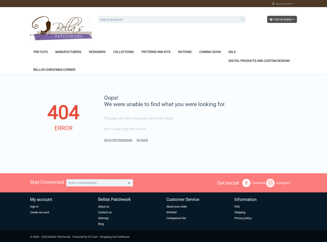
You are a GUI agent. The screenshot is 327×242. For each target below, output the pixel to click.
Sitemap (103, 218)
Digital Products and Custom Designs (259, 61)
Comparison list (176, 218)
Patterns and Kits (155, 52)
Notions (185, 52)
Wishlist (171, 212)
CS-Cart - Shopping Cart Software (108, 236)
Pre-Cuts (40, 52)
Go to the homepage (118, 140)
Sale (232, 52)
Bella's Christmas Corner (54, 69)
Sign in (34, 206)
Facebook (258, 183)
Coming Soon (210, 52)
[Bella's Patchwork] (61, 28)
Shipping (239, 212)
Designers (97, 52)
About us (103, 206)
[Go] (129, 182)
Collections (123, 52)
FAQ (237, 206)
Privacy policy (243, 218)
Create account (39, 212)
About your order (176, 206)
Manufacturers (68, 52)
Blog (101, 224)
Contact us (105, 212)
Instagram (283, 183)
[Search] (242, 20)
